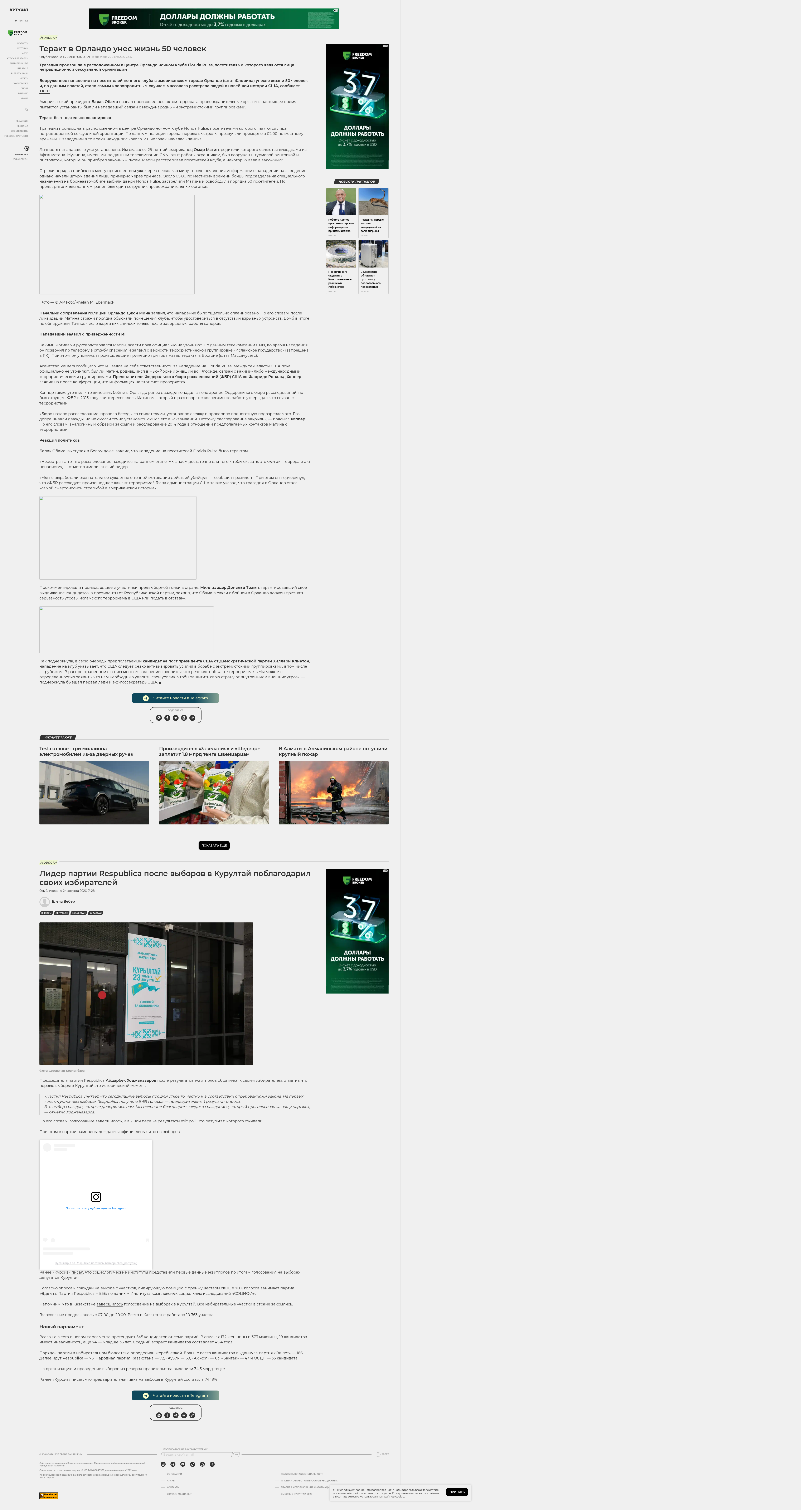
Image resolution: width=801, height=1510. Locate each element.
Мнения (23, 93)
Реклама (22, 126)
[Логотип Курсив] (18, 9)
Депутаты (61, 913)
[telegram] (172, 1464)
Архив (24, 98)
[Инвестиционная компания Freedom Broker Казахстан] (17, 33)
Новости (22, 43)
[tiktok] (192, 1464)
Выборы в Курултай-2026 (296, 1494)
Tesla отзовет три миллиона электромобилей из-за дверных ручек (86, 751)
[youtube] (182, 1464)
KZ (26, 21)
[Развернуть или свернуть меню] (26, 110)
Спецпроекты (19, 131)
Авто (25, 53)
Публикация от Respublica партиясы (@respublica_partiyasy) (96, 1263)
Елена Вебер (63, 901)
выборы (46, 913)
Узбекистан (20, 159)
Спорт (24, 88)
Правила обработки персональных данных (309, 1481)
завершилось (110, 1304)
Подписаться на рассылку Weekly (185, 1449)
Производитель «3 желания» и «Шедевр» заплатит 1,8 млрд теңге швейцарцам (209, 751)
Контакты (173, 1487)
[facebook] (212, 1464)
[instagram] (163, 1464)
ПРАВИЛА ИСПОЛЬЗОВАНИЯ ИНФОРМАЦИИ (306, 1487)
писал (77, 1272)
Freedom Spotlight (16, 136)
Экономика (20, 83)
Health (24, 78)
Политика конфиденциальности (302, 1474)
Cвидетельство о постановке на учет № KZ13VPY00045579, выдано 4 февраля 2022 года (88, 1470)
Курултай (95, 913)
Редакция (22, 121)
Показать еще (214, 845)
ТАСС (44, 91)
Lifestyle (22, 68)
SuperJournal (19, 73)
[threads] (202, 1464)
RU (15, 21)
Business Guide (19, 63)
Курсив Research (17, 58)
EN (21, 21)
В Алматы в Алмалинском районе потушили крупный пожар (333, 751)
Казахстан (21, 154)
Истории (22, 48)
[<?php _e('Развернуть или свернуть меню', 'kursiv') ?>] (26, 148)
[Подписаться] (236, 1454)
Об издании (174, 1474)
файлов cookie (394, 1496)
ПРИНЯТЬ (457, 1492)
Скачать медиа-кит (179, 1494)
